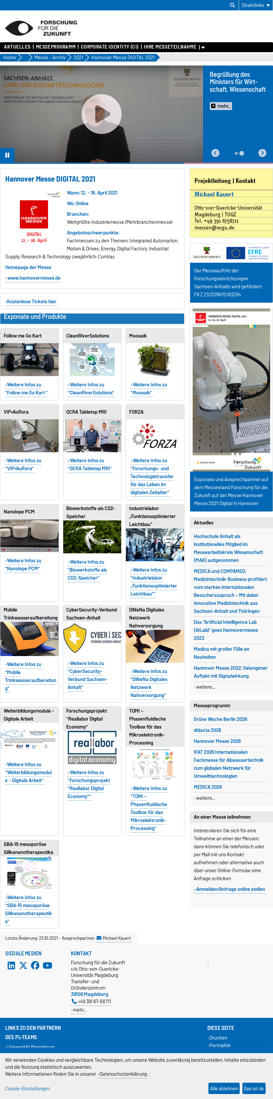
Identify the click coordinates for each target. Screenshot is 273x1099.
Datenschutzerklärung (123, 1074)
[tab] (236, 153)
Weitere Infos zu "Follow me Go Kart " (26, 389)
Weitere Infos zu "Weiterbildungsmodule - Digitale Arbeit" (28, 772)
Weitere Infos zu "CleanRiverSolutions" (91, 389)
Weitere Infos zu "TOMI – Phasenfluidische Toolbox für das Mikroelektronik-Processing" (149, 808)
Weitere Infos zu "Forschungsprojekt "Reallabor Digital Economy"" (89, 784)
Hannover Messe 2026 (217, 741)
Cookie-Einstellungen (27, 1088)
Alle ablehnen (224, 1088)
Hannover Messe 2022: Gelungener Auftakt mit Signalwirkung (231, 672)
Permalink (220, 1045)
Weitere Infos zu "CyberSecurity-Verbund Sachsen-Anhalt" (88, 675)
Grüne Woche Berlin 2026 (220, 719)
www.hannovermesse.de (34, 278)
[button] (215, 153)
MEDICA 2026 (208, 787)
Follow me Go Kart (23, 336)
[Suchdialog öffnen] (232, 5)
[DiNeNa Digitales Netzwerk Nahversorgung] (155, 646)
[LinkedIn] (11, 965)
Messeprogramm (56, 47)
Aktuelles (17, 47)
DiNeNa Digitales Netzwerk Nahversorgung (146, 618)
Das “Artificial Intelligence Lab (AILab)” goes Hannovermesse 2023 (226, 630)
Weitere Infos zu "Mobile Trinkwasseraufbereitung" (30, 676)
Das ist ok (254, 1088)
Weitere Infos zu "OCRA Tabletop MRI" (90, 465)
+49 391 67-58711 (94, 1001)
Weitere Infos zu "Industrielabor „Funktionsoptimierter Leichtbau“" (154, 582)
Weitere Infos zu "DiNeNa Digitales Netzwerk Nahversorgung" (149, 683)
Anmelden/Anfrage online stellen (230, 889)
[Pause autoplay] (7, 155)
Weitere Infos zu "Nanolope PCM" (23, 565)
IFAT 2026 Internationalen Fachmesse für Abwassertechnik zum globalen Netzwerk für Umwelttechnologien (229, 764)
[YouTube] (47, 965)
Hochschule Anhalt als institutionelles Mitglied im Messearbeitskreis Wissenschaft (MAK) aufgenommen (228, 548)
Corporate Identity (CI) (109, 47)
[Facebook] (35, 965)
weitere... (205, 687)
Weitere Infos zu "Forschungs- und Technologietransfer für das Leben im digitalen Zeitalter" (152, 476)
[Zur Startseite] (41, 39)
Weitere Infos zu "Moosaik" (149, 389)
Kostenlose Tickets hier (32, 302)
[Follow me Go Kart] (29, 359)
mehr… (80, 1010)
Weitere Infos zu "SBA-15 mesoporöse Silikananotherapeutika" (28, 909)
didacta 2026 (207, 730)
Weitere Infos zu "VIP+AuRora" (23, 465)
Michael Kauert (117, 938)
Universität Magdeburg (31, 1047)
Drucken (218, 1037)
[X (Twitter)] (23, 965)
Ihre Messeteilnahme (170, 47)
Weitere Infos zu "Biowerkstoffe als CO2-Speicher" (87, 570)
